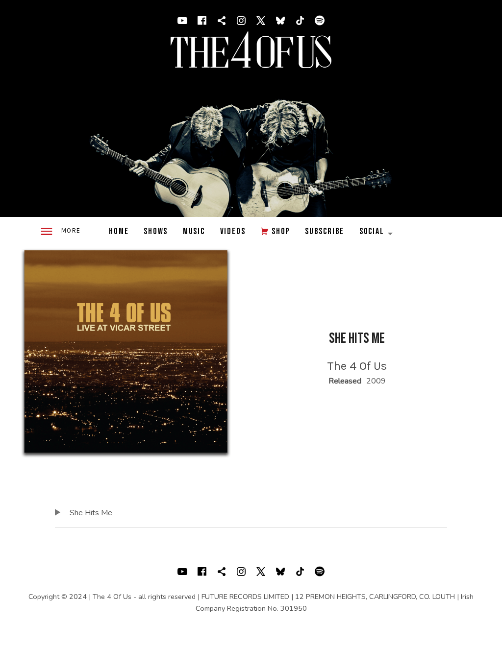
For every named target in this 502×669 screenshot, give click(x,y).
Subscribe (324, 231)
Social (379, 234)
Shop (281, 231)
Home (118, 231)
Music (194, 231)
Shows (156, 231)
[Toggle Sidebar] (59, 232)
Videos (233, 231)
